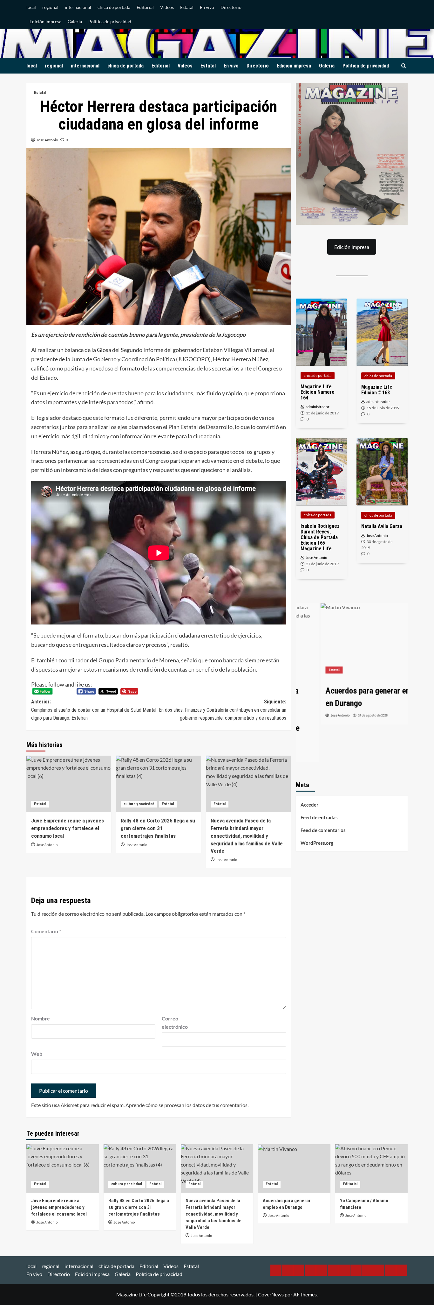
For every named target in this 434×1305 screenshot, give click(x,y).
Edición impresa (45, 21)
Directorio (230, 7)
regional (50, 7)
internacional (78, 7)
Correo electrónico (175, 1022)
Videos (167, 7)
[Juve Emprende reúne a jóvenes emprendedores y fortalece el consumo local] (68, 784)
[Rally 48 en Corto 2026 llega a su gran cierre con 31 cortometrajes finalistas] (158, 784)
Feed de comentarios (323, 830)
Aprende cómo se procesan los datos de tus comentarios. (186, 1105)
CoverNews (271, 1294)
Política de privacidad (109, 21)
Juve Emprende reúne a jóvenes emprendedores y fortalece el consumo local (67, 828)
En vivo (207, 7)
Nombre (40, 1018)
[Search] (404, 66)
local (31, 7)
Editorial (145, 7)
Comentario (46, 931)
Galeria (75, 21)
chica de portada (114, 7)
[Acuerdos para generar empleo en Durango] (352, 640)
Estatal (186, 7)
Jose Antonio (47, 140)
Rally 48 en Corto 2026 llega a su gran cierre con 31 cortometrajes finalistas (158, 828)
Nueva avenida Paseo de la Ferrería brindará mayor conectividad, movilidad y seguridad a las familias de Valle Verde (247, 835)
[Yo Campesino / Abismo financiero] (371, 1168)
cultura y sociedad (139, 804)
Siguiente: (222, 710)
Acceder (309, 805)
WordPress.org (317, 843)
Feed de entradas (319, 817)
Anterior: (93, 710)
